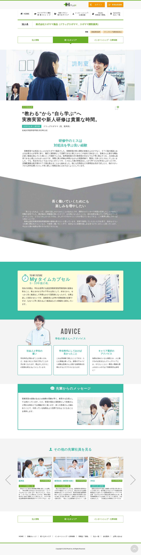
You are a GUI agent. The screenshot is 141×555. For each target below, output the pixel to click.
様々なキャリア (70, 40)
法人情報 (35, 40)
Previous (8, 480)
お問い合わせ (117, 536)
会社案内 (106, 536)
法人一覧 (96, 536)
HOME (21, 536)
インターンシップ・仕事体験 (105, 40)
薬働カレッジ (31, 536)
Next (132, 480)
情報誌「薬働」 (84, 536)
